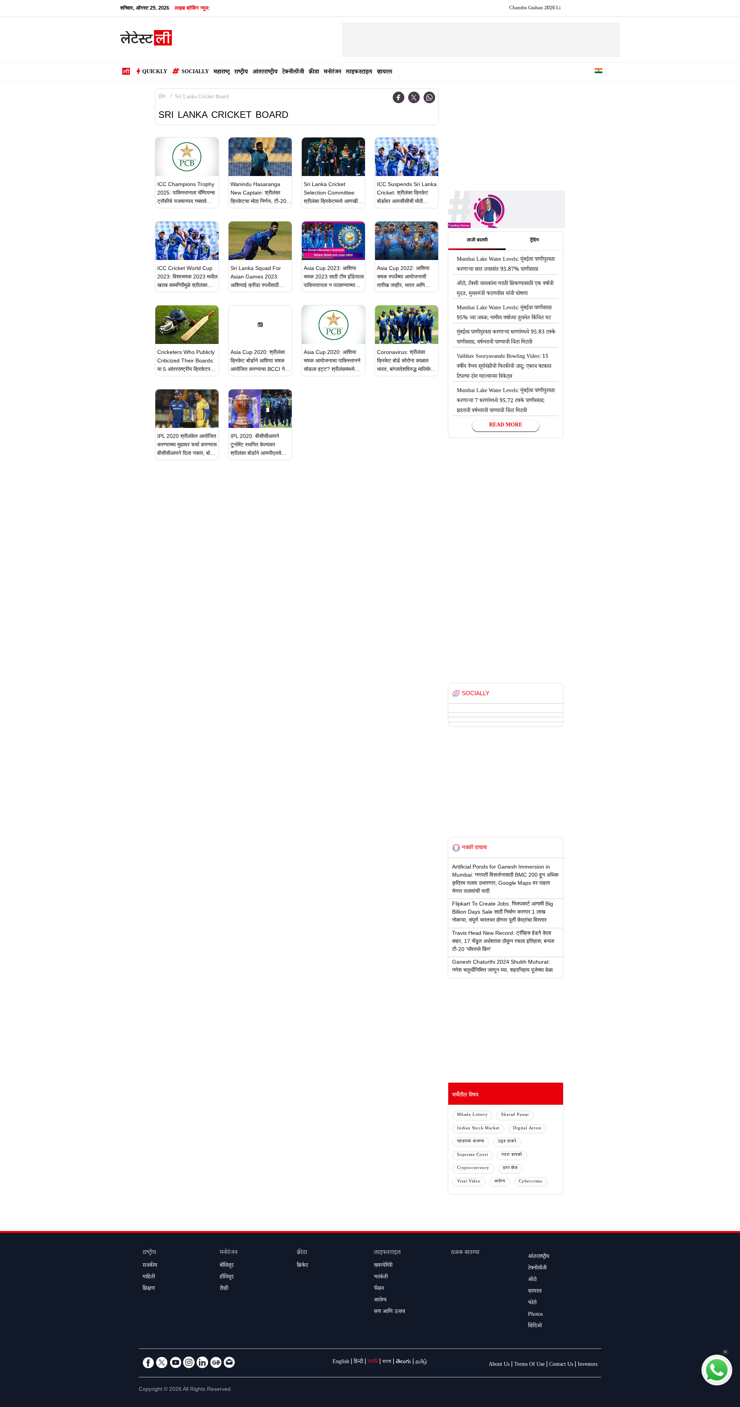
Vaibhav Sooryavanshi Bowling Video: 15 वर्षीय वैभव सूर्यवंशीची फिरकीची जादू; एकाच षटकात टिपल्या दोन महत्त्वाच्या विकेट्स (504, 367)
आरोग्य (499, 1182)
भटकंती (381, 1277)
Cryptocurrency (473, 1168)
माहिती (149, 1277)
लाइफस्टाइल (359, 72)
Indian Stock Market (478, 1128)
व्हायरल (384, 72)
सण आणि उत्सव (389, 1312)
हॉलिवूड (227, 1277)
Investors (587, 1365)
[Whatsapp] (429, 97)
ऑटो (532, 1280)
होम (161, 97)
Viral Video (469, 1182)
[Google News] (216, 1362)
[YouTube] (175, 1362)
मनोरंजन (332, 72)
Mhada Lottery (472, 1115)
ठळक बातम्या (465, 1253)
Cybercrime (531, 1182)
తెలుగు (403, 1362)
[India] (598, 72)
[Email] (229, 1362)
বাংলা (386, 1362)
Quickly (154, 72)
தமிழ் (421, 1362)
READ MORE (505, 425)
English (341, 1362)
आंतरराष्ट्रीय (265, 72)
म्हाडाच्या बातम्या (470, 1142)
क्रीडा (314, 72)
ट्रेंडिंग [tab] (534, 241)
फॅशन (379, 1289)
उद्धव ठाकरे (507, 1142)
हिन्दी (358, 1362)
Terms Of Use (529, 1365)
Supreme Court (472, 1155)
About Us (499, 1365)
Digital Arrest (527, 1128)
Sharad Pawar (515, 1115)
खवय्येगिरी (383, 1266)
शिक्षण (149, 1289)
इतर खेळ (510, 1168)
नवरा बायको (511, 1155)
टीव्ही (224, 1289)
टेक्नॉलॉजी (293, 72)
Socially (195, 72)
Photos (535, 1315)
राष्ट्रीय (241, 72)
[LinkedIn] (202, 1362)
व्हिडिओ (535, 1326)
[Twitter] (414, 97)
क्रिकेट (302, 1266)
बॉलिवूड (227, 1266)
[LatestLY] (146, 40)
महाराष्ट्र (222, 72)
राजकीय (150, 1266)
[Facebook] (398, 97)
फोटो (532, 1303)
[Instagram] (189, 1362)
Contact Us (561, 1365)
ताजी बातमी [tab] (477, 241)
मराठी (373, 1362)
